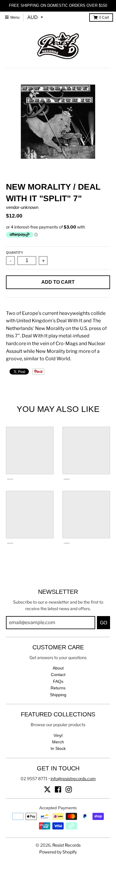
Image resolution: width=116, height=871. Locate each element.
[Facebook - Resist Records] (58, 789)
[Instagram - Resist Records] (68, 789)
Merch (58, 742)
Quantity (14, 252)
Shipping (58, 694)
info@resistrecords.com (73, 778)
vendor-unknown (22, 207)
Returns (58, 688)
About (58, 668)
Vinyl (58, 735)
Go (103, 622)
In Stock (58, 748)
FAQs (58, 681)
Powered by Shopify (58, 851)
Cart (104, 17)
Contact (58, 674)
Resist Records (66, 845)
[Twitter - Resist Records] (47, 789)
